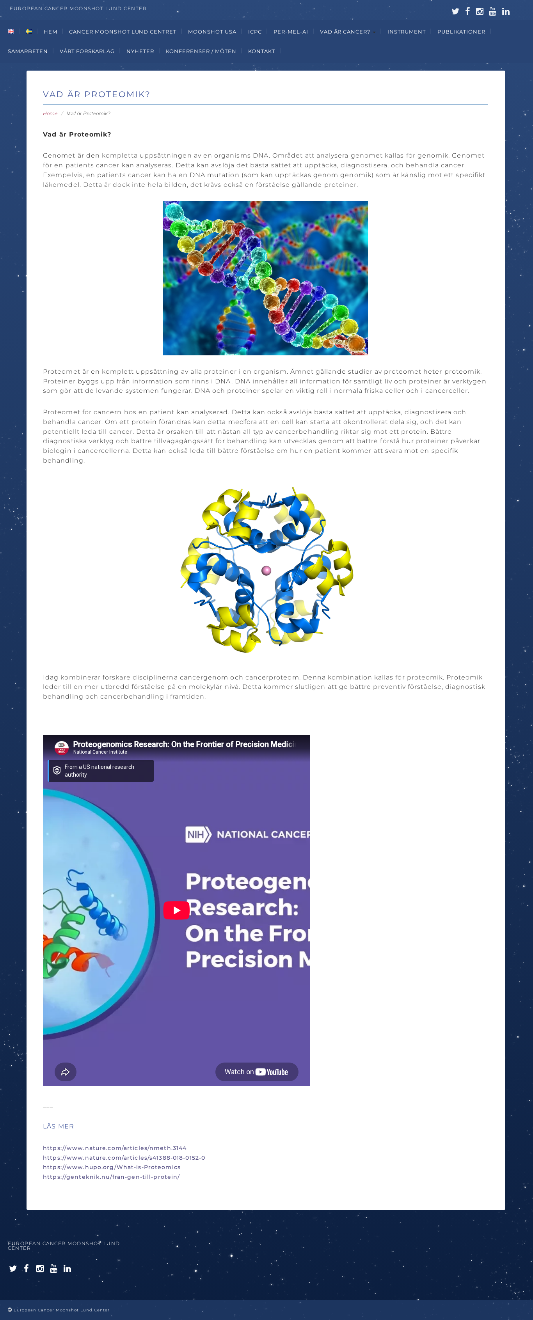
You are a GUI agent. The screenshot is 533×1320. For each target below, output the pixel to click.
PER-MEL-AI (291, 31)
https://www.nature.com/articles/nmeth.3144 (115, 1148)
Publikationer (461, 31)
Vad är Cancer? (346, 31)
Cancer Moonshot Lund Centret (122, 31)
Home (50, 113)
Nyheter (140, 51)
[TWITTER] (13, 1268)
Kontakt (261, 51)
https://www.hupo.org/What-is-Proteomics (112, 1167)
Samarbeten (28, 51)
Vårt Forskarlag (87, 51)
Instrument (406, 31)
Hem (50, 31)
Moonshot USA (212, 31)
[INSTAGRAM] (40, 1268)
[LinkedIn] (67, 1268)
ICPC (255, 31)
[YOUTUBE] (54, 1268)
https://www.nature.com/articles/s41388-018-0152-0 (124, 1158)
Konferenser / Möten (201, 51)
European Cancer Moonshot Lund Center (64, 1245)
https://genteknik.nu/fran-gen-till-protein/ (111, 1177)
